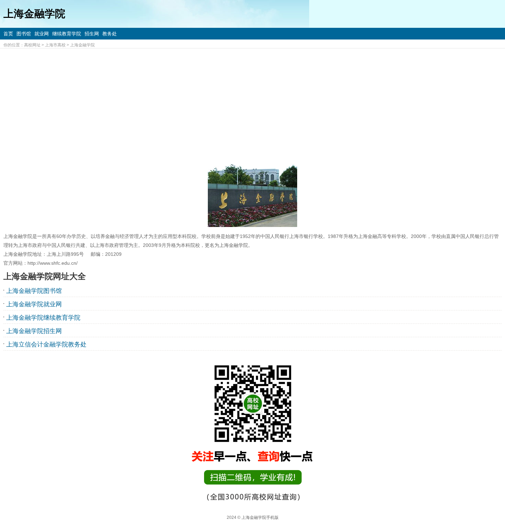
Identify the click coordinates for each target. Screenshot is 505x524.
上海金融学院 (82, 45)
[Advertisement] (252, 100)
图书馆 (23, 33)
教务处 (109, 33)
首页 (8, 33)
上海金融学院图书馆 (34, 290)
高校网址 (32, 45)
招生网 (92, 33)
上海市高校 (55, 45)
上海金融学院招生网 (34, 331)
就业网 (41, 33)
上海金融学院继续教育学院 (43, 317)
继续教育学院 (66, 33)
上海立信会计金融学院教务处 (46, 344)
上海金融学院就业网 (34, 304)
